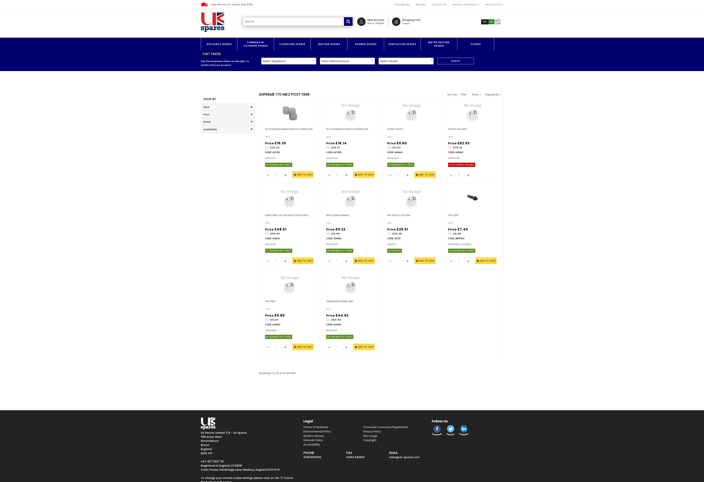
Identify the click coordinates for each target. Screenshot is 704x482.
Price (475, 94)
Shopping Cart (411, 20)
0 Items (406, 23)
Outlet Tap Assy (457, 129)
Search (455, 61)
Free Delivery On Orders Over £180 (232, 4)
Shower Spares (366, 44)
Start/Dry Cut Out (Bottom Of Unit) (286, 215)
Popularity (492, 94)
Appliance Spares (219, 44)
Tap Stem (453, 215)
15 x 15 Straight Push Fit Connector (347, 129)
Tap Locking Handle (337, 215)
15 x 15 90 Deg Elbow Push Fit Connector (289, 129)
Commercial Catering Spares (256, 44)
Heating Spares (329, 44)
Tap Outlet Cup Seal (398, 215)
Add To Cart (304, 174)
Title (463, 94)
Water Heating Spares (439, 44)
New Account (375, 20)
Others (476, 44)
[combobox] (288, 61)
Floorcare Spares (292, 44)
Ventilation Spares (402, 44)
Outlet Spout (395, 129)
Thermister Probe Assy (340, 301)
